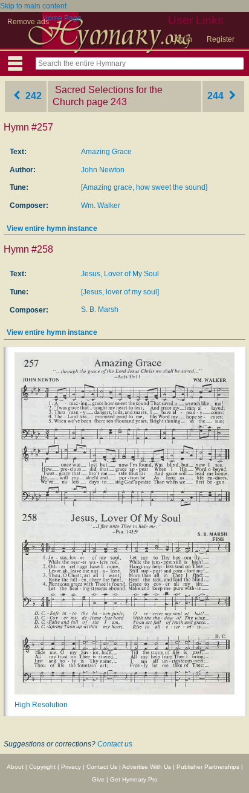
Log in (182, 39)
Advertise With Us (146, 766)
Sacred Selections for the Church (108, 96)
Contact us (114, 744)
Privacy (71, 766)
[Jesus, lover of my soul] (120, 292)
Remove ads (28, 22)
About (15, 766)
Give (98, 779)
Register (220, 39)
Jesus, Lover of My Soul (120, 274)
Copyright (42, 766)
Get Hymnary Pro (134, 779)
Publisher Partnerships (207, 766)
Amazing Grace (106, 151)
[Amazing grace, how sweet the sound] (144, 187)
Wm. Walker (100, 205)
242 (32, 96)
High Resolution (41, 705)
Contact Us (101, 766)
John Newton (102, 170)
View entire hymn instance (52, 228)
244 (216, 96)
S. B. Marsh (99, 309)
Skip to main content (33, 6)
